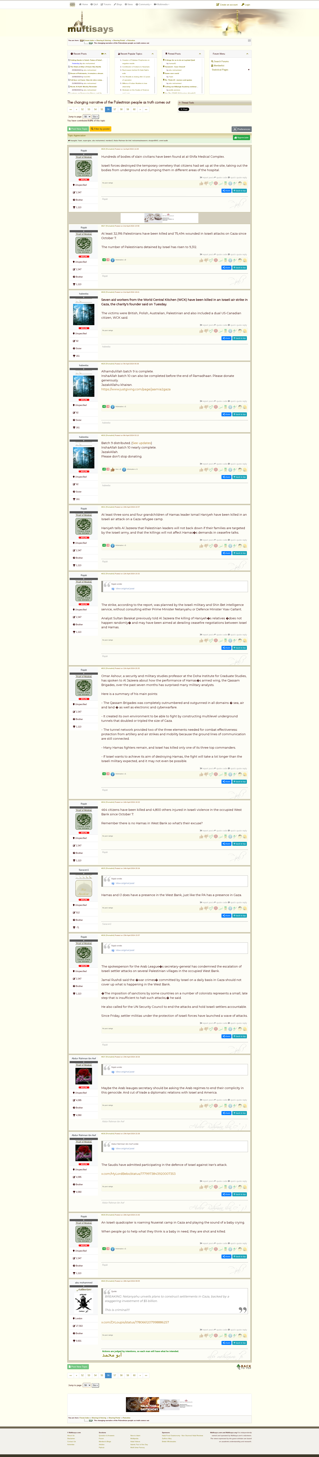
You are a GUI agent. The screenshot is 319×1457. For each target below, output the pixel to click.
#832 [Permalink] (107, 574)
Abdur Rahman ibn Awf (84, 1058)
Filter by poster (101, 129)
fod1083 (87, 77)
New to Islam (135, 1435)
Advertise (70, 1444)
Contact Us (71, 1441)
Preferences (243, 129)
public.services (174, 90)
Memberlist (218, 65)
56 (108, 109)
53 (89, 109)
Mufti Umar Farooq (137, 1447)
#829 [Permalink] (107, 364)
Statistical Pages (219, 69)
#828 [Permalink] (107, 292)
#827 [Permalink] (107, 226)
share (227, 191)
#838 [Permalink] (107, 1133)
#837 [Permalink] (107, 1057)
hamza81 (172, 63)
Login (247, 4)
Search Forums (221, 61)
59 (128, 109)
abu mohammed (88, 63)
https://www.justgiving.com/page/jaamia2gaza (136, 389)
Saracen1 (84, 870)
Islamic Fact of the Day (139, 1444)
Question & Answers (106, 1435)
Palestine (131, 40)
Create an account (228, 4)
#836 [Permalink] (107, 935)
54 (95, 109)
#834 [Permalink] (107, 802)
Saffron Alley (167, 1438)
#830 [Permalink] (107, 435)
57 (115, 109)
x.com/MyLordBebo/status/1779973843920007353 (138, 1174)
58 (121, 109)
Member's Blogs (105, 1441)
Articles (101, 1444)
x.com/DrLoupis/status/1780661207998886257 (135, 1322)
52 (82, 109)
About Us (70, 1435)
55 (102, 109)
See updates (141, 443)
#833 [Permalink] (107, 668)
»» (146, 109)
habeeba (83, 293)
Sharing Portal (119, 40)
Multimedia (162, 4)
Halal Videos (135, 1441)
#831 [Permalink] (107, 507)
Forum (101, 1438)
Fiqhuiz (101, 1447)
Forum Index (89, 40)
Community (144, 4)
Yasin (171, 77)
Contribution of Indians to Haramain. (136, 67)
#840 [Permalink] (107, 1281)
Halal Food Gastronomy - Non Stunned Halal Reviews (182, 1435)
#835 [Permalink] (107, 868)
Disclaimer (71, 1438)
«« (70, 109)
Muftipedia (134, 1438)
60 (134, 109)
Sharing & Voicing (103, 40)
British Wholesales (169, 1441)
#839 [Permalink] (107, 1215)
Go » (95, 116)
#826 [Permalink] (107, 149)
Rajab (84, 150)
